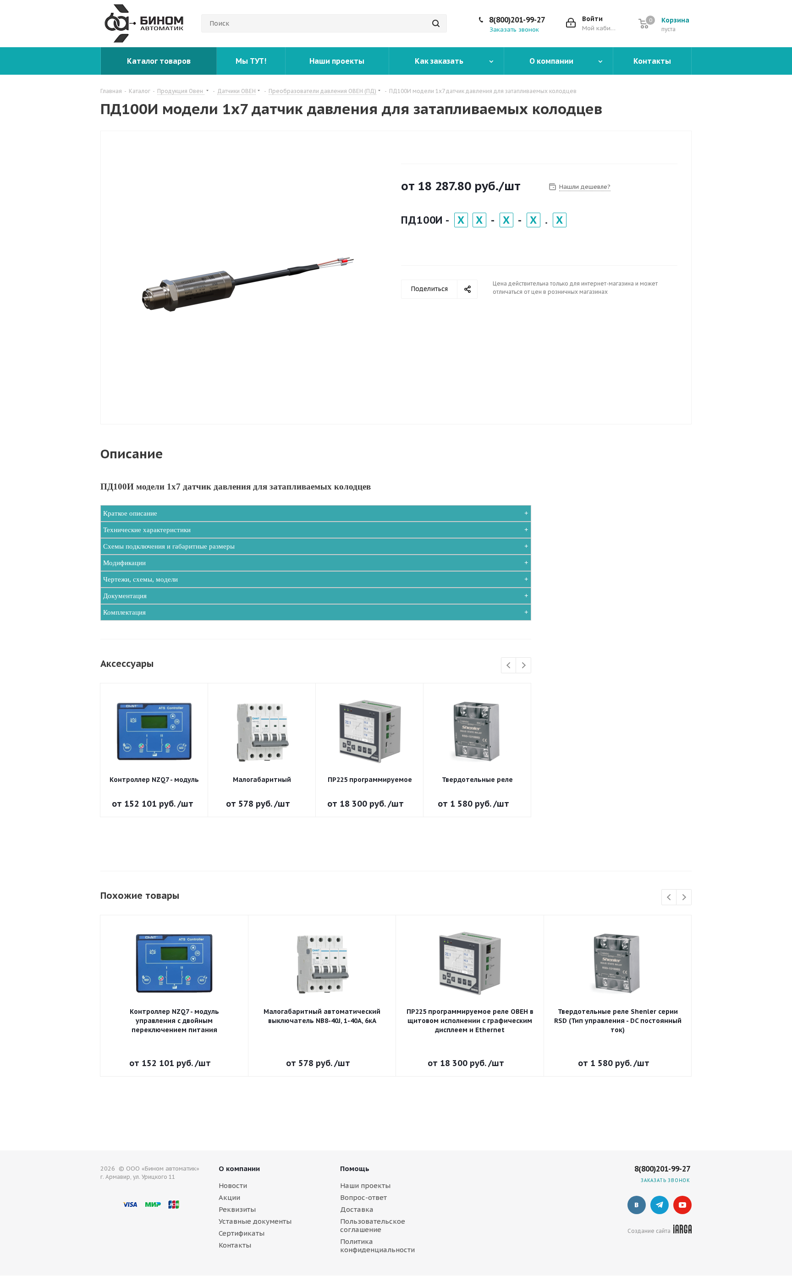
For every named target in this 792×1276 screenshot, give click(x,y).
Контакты (235, 1245)
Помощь (354, 1168)
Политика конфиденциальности (377, 1245)
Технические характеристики (147, 530)
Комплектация (124, 612)
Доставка (357, 1209)
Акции (229, 1197)
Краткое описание (130, 513)
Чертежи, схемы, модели (140, 579)
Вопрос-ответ (363, 1197)
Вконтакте (636, 1205)
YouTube (682, 1205)
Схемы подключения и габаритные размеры (169, 546)
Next (523, 666)
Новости (233, 1185)
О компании (239, 1168)
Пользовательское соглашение (372, 1225)
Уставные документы (255, 1221)
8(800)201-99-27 (517, 19)
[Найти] (436, 23)
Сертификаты (241, 1233)
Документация (125, 596)
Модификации (124, 562)
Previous (509, 666)
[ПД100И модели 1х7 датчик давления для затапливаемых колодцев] (248, 281)
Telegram (659, 1205)
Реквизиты (237, 1209)
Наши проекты (365, 1185)
